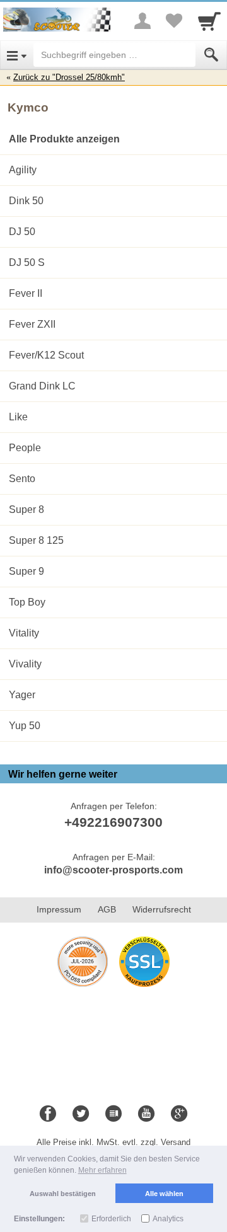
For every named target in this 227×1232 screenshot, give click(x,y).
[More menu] (142, 21)
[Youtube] (146, 1114)
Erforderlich (111, 1218)
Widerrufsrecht (161, 909)
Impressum (59, 909)
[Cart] (209, 21)
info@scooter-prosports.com (113, 870)
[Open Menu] (16, 54)
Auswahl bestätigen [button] (63, 1193)
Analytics (168, 1218)
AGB (107, 909)
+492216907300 (113, 822)
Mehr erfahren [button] (102, 1170)
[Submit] (211, 55)
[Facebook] (48, 1114)
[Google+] (179, 1114)
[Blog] (113, 1114)
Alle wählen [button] (164, 1193)
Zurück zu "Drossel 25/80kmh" (69, 77)
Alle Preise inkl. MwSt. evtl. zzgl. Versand (113, 1142)
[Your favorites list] (174, 21)
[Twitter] (80, 1114)
